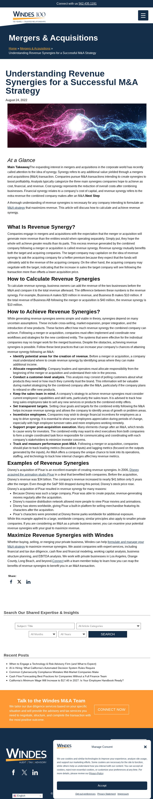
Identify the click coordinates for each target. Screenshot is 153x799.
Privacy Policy (96, 773)
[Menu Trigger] (143, 15)
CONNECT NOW (111, 709)
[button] (145, 747)
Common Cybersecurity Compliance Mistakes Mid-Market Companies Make (54, 672)
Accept (102, 785)
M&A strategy (16, 207)
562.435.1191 (88, 3)
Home (13, 48)
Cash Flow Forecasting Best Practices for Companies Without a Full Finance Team (58, 676)
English (20, 795)
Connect (57, 561)
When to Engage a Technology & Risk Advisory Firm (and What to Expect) (52, 663)
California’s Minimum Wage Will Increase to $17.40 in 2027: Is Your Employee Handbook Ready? (66, 680)
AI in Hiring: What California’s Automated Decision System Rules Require (52, 667)
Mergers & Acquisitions (35, 48)
